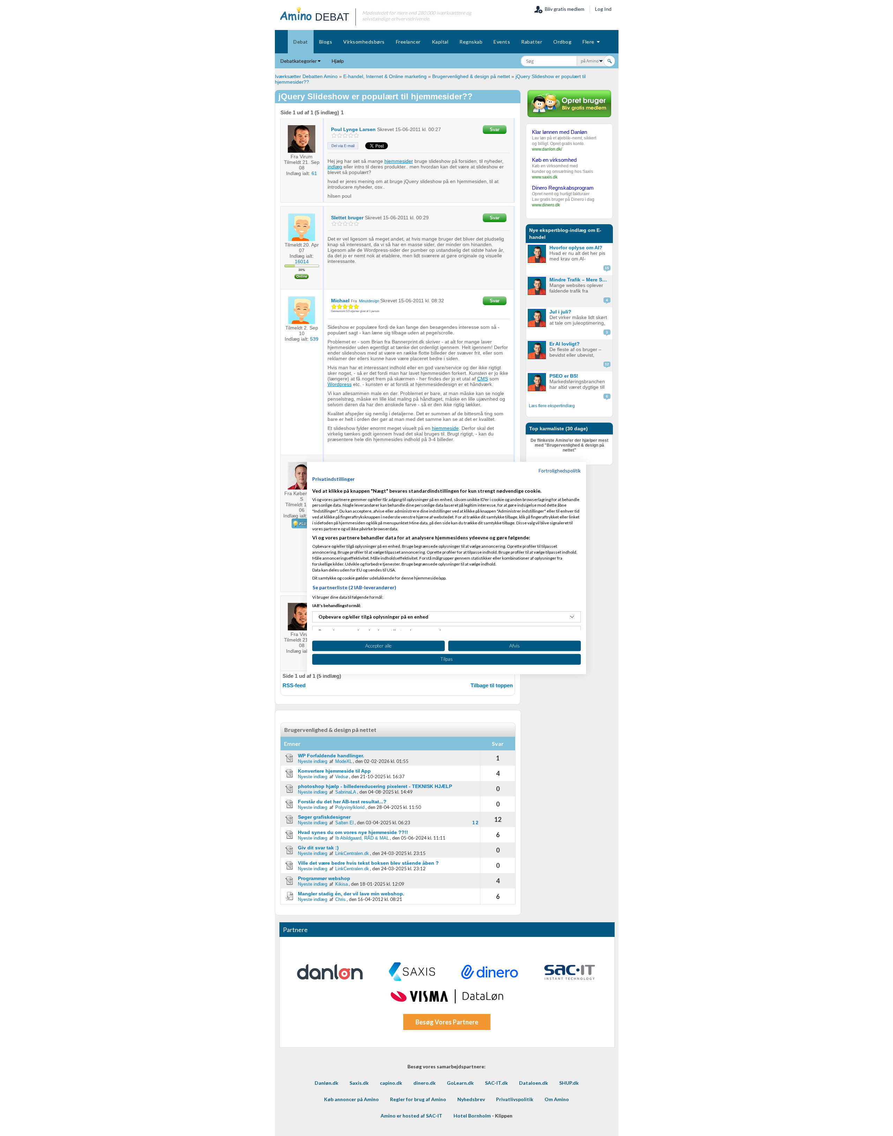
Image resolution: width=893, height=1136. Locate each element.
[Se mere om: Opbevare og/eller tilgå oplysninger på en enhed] (572, 616)
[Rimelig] (339, 135)
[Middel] (345, 135)
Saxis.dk (359, 1083)
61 (314, 173)
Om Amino (557, 1099)
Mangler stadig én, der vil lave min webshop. (351, 893)
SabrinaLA (345, 792)
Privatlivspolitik (514, 1099)
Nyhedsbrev (471, 1099)
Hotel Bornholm (472, 1116)
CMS (482, 378)
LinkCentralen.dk (352, 853)
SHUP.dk (569, 1083)
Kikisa (341, 884)
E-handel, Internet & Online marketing (385, 76)
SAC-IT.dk (496, 1083)
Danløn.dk (326, 1083)
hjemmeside (445, 428)
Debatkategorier (299, 61)
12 (607, 364)
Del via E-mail (342, 146)
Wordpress (340, 384)
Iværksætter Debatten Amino (306, 76)
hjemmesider (398, 161)
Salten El (344, 822)
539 (314, 339)
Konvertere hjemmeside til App (334, 771)
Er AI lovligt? (564, 344)
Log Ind (603, 9)
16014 (302, 261)
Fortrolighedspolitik (560, 471)
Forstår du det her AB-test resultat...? (342, 801)
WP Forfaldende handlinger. (331, 755)
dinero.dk (424, 1083)
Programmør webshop (324, 878)
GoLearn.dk (460, 1083)
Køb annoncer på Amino (351, 1099)
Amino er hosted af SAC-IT (411, 1116)
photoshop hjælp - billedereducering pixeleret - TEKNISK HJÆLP (375, 786)
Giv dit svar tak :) (318, 847)
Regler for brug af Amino (418, 1099)
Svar (495, 129)
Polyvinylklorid (350, 807)
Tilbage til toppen (492, 685)
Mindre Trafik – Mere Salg (579, 279)
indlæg (335, 166)
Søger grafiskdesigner (324, 817)
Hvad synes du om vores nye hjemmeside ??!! (353, 832)
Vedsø (341, 776)
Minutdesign (369, 301)
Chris (340, 899)
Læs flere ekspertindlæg (552, 405)
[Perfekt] (356, 135)
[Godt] (350, 135)
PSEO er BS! (563, 376)
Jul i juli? (560, 312)
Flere (590, 42)
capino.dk (391, 1083)
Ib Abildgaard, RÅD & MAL (362, 838)
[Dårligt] (334, 135)
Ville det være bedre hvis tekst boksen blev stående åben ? (368, 863)
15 (607, 268)
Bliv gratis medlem (563, 9)
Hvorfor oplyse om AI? (575, 247)
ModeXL (343, 761)
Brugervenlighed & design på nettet (471, 76)
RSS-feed (294, 685)
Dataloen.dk (533, 1083)
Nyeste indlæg (312, 761)
